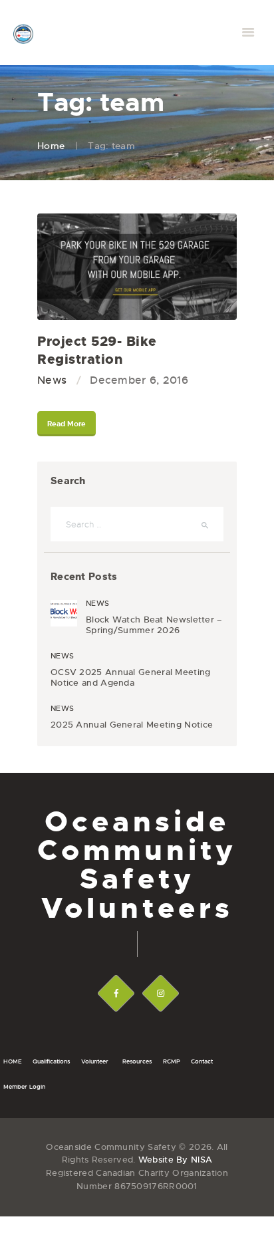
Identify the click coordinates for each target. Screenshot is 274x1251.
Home (51, 146)
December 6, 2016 (139, 380)
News (52, 380)
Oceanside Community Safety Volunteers (137, 864)
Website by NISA (175, 1159)
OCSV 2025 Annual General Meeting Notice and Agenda (131, 677)
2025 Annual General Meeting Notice (132, 725)
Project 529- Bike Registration (97, 350)
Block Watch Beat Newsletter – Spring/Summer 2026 (154, 625)
